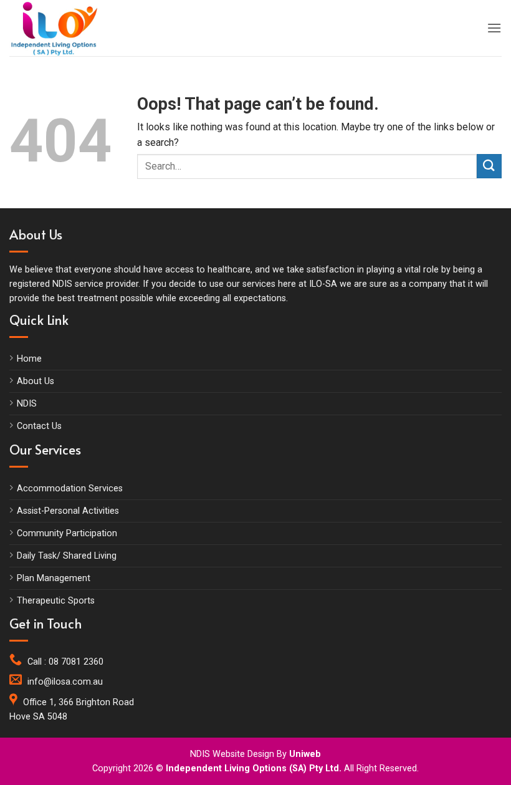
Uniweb (305, 754)
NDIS (27, 403)
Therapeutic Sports (56, 600)
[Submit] (489, 166)
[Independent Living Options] (65, 28)
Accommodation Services (70, 488)
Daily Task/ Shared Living (67, 556)
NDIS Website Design (232, 754)
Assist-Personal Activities (68, 511)
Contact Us (39, 426)
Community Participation (67, 533)
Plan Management (53, 578)
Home (29, 359)
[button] (494, 27)
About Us (35, 381)
